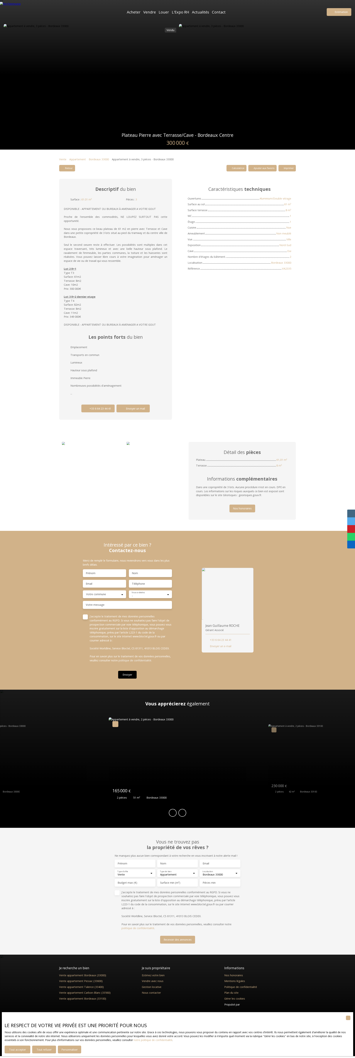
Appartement (77, 159)
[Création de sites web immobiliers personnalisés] (249, 1004)
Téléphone (138, 583)
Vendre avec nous (152, 981)
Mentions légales (234, 981)
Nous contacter (151, 992)
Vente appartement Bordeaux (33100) (82, 998)
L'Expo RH (180, 12)
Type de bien (165, 871)
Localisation (207, 871)
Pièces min (209, 882)
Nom (135, 573)
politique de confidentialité (135, 660)
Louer (164, 12)
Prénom (90, 573)
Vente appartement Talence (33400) (81, 987)
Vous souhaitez (138, 592)
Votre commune (96, 594)
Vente (62, 159)
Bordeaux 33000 (99, 159)
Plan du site (231, 992)
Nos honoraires (233, 975)
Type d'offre (122, 871)
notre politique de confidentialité (153, 1040)
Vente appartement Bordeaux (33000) (82, 975)
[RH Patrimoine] (17, 12)
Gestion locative (151, 987)
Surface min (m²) (170, 882)
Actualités (200, 12)
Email (89, 583)
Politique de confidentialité (240, 987)
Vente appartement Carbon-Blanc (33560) (85, 992)
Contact (219, 12)
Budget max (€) (127, 882)
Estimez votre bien (153, 975)
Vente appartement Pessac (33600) (81, 981)
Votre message (95, 604)
